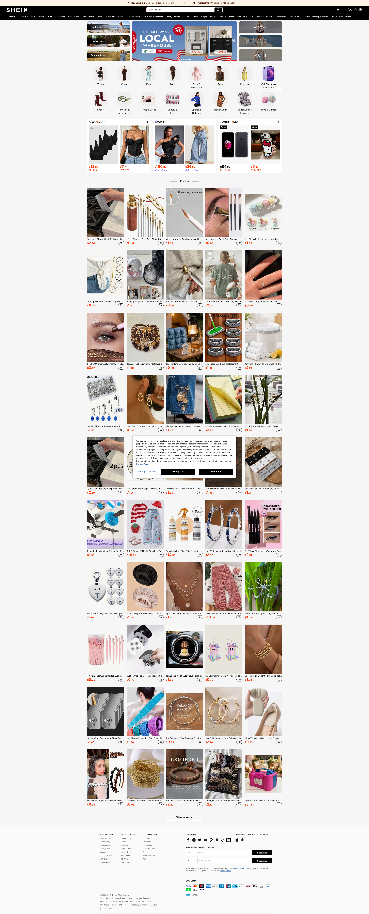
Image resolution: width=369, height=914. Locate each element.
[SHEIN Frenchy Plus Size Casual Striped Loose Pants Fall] (223, 586)
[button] (355, 10)
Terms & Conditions (145, 901)
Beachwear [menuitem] (60, 17)
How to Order (126, 849)
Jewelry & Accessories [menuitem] (153, 17)
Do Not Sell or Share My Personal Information (117, 901)
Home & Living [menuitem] (135, 17)
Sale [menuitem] (33, 17)
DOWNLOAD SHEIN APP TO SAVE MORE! (252, 834)
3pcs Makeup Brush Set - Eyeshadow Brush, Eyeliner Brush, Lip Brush (223, 239)
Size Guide (125, 856)
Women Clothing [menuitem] (45, 17)
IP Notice (122, 905)
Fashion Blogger (105, 845)
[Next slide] (233, 40)
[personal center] (338, 10)
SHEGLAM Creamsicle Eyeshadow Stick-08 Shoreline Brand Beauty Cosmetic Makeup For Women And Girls (105, 364)
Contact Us (147, 838)
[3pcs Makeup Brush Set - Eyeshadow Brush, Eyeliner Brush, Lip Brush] (223, 212)
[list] (209, 840)
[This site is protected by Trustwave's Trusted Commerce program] (188, 895)
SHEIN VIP (125, 859)
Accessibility (134, 905)
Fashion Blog (104, 863)
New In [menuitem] (25, 17)
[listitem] (105, 217)
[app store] (237, 841)
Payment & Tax (148, 842)
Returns (124, 842)
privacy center (225, 871)
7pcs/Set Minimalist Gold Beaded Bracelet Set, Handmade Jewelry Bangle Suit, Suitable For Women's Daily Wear (145, 800)
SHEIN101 (103, 859)
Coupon (146, 852)
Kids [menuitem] (69, 17)
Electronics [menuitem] (281, 17)
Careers (102, 852)
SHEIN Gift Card (149, 856)
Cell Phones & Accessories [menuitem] (263, 17)
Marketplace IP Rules (107, 905)
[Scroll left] (357, 17)
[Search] (218, 9)
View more (182, 817)
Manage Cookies (142, 898)
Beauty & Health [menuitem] (173, 17)
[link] (92, 3)
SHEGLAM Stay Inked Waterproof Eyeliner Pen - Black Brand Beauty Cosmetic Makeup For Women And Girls (263, 551)
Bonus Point (147, 845)
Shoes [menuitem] (99, 17)
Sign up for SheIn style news (200, 848)
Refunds (124, 845)
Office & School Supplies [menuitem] (341, 17)
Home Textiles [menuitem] (243, 17)
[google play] (242, 841)
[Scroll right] (361, 17)
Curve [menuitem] (77, 17)
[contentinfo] (229, 887)
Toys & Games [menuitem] (295, 17)
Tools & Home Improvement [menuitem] (316, 17)
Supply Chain (104, 849)
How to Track (126, 852)
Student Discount (106, 856)
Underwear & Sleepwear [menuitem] (115, 17)
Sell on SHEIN (126, 863)
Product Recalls (149, 849)
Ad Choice (154, 905)
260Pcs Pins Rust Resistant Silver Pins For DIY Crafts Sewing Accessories (105, 426)
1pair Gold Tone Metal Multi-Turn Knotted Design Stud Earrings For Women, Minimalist (145, 426)
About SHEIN (104, 838)
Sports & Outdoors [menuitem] (227, 17)
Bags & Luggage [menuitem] (208, 17)
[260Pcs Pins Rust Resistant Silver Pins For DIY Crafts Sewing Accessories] (105, 399)
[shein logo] (16, 10)
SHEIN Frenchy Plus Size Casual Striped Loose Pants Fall (223, 613)
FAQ (144, 859)
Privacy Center (105, 898)
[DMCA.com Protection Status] (194, 895)
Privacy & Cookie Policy (242, 869)
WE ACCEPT (191, 881)
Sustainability (104, 842)
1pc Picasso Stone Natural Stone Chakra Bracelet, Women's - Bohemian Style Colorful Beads (184, 800)
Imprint (144, 905)
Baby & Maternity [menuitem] (190, 17)
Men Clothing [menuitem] (88, 17)
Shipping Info (126, 838)
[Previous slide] (135, 40)
